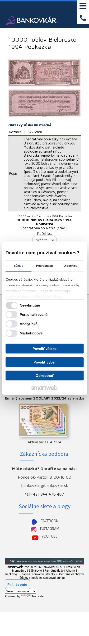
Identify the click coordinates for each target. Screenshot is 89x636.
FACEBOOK (49, 521)
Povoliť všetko (44, 349)
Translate (38, 596)
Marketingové (31, 333)
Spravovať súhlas (54, 578)
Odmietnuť (45, 376)
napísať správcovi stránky (38, 574)
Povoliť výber (44, 362)
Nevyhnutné (30, 305)
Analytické (28, 324)
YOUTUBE (49, 536)
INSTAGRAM (49, 529)
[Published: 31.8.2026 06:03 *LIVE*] (26, 567)
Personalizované (34, 314)
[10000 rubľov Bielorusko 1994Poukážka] (44, 73)
